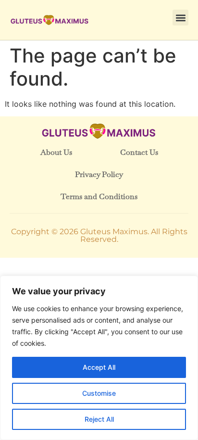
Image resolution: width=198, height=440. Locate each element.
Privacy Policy (99, 174)
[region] (99, 358)
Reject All (99, 419)
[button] (180, 17)
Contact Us (139, 152)
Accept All (99, 367)
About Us (56, 152)
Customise (99, 393)
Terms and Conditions (99, 196)
